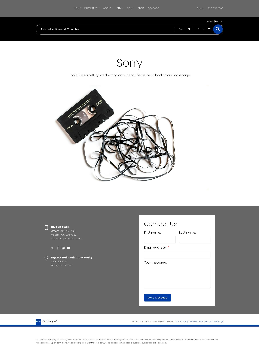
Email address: (155, 247)
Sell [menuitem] (129, 8)
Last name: (187, 232)
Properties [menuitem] (90, 8)
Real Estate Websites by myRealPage (206, 321)
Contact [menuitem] (153, 8)
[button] (52, 248)
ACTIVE (210, 21)
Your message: (155, 262)
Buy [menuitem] (119, 8)
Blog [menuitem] (141, 8)
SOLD (221, 21)
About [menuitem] (107, 8)
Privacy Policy (182, 321)
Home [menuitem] (77, 8)
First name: (152, 232)
